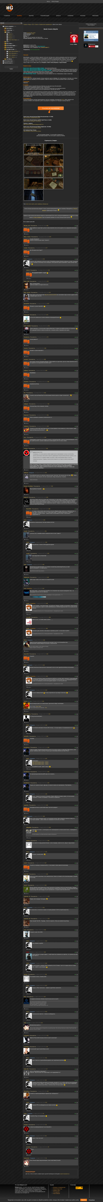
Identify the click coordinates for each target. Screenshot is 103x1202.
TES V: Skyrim (12, 57)
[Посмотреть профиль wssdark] (26, 1133)
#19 (46, 941)
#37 (46, 758)
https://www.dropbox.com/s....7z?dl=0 (40, 762)
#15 (46, 1011)
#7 (46, 1069)
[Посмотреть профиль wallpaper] (26, 412)
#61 (48, 415)
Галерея (70, 15)
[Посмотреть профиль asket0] (26, 871)
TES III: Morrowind (13, 53)
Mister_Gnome (27, 236)
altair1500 (26, 874)
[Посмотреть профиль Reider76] (26, 506)
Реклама (95, 15)
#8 (47, 1046)
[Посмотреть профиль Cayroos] (26, 356)
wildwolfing (28, 827)
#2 (46, 1124)
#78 (49, 270)
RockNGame (27, 747)
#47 (43, 588)
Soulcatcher (26, 1158)
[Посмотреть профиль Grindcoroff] (26, 323)
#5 (48, 1147)
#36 (48, 747)
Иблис (25, 640)
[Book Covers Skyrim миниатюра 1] (33, 149)
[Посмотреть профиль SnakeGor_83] (26, 905)
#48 (47, 603)
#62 (48, 404)
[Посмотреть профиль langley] (28, 614)
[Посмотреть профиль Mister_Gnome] (26, 245)
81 (45, 47)
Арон (25, 564)
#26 (47, 874)
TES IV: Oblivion (12, 55)
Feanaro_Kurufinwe (28, 486)
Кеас (25, 437)
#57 (46, 472)
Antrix (33, 33)
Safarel (25, 701)
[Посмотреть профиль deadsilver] (26, 390)
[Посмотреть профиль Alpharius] (26, 483)
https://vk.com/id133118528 (51, 294)
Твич (40, 706)
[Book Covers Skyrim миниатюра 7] (33, 183)
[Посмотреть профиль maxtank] (26, 368)
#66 (48, 381)
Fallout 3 (11, 36)
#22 (49, 896)
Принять (83, 1200)
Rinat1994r (28, 508)
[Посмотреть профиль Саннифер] (26, 1055)
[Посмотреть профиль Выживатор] (26, 345)
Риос (25, 996)
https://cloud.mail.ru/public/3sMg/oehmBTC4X (33, 124)
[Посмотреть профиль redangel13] (26, 1044)
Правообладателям (57, 1188)
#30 (48, 840)
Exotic (27, 952)
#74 (50, 292)
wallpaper (26, 404)
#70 (47, 337)
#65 (47, 628)
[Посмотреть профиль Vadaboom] (26, 434)
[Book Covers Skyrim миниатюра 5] (33, 172)
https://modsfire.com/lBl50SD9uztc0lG (32, 117)
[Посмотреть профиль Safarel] (26, 711)
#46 (44, 640)
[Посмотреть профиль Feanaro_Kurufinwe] (26, 494)
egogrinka (26, 805)
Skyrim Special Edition (14, 51)
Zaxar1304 (26, 654)
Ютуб (37, 706)
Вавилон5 (26, 415)
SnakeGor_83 (27, 896)
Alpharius (26, 472)
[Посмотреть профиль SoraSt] (26, 893)
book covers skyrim (30, 204)
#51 (46, 531)
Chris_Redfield (27, 326)
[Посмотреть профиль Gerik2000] (26, 745)
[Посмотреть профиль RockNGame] (26, 756)
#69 (45, 348)
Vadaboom (26, 426)
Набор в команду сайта (91, 24)
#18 (45, 929)
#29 (50, 827)
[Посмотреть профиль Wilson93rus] (26, 1100)
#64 (50, 617)
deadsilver (26, 381)
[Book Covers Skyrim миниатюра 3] (33, 160)
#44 (46, 690)
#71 (49, 326)
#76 (44, 259)
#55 (47, 497)
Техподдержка (56, 1192)
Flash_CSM (26, 281)
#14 (45, 996)
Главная (7, 15)
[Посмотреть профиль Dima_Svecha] (26, 301)
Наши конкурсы (91, 25)
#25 (46, 885)
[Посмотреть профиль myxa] (26, 938)
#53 (48, 553)
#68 (45, 359)
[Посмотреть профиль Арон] (26, 574)
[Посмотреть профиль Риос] (26, 1009)
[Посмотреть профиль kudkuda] (26, 379)
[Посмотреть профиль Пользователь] (26, 722)
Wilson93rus (27, 1091)
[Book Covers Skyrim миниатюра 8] (53, 183)
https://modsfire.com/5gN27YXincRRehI (32, 121)
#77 (46, 248)
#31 (46, 851)
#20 (49, 918)
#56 (52, 486)
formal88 (28, 617)
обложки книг (45, 204)
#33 (48, 782)
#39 (49, 714)
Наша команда (56, 1193)
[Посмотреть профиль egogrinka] (26, 813)
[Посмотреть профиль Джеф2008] (26, 312)
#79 (50, 236)
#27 (46, 863)
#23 (45, 952)
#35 (46, 794)
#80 (49, 508)
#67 (46, 370)
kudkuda (26, 370)
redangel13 (26, 1035)
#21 (44, 907)
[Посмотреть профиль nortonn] (28, 849)
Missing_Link (27, 225)
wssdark (26, 1124)
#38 (47, 736)
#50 (43, 564)
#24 (46, 963)
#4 (43, 1113)
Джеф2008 (26, 303)
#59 (45, 437)
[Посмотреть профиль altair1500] (26, 882)
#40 (46, 725)
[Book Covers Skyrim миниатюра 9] (33, 195)
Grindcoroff (26, 314)
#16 (46, 974)
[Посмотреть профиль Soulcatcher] (26, 1166)
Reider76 (26, 497)
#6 (47, 1091)
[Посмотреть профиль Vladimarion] (26, 586)
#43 (47, 676)
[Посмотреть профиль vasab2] (26, 539)
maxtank (26, 359)
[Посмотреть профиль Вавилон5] (26, 423)
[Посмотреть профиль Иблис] (26, 651)
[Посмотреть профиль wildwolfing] (28, 838)
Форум (31, 15)
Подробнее (92, 1200)
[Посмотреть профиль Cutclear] (26, 470)
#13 (42, 1022)
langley (28, 603)
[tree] (11, 44)
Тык (46, 707)
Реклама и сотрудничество (59, 1187)
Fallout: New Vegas (13, 39)
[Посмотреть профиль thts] (26, 401)
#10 (46, 1102)
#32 (47, 805)
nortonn (28, 840)
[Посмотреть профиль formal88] (28, 626)
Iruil (71, 32)
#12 (47, 1035)
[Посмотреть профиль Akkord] (28, 278)
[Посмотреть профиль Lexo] (26, 601)
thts (25, 392)
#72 (47, 314)
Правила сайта (56, 1190)
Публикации (45, 15)
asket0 (25, 863)
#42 (44, 665)
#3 (46, 1135)
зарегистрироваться (65, 1173)
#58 (47, 448)
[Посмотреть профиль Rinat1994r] (28, 517)
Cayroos (26, 348)
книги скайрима (38, 204)
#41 (43, 701)
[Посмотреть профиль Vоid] (26, 1033)
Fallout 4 (11, 37)
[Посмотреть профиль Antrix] (26, 267)
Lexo (25, 588)
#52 (46, 542)
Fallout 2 (10, 34)
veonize (25, 248)
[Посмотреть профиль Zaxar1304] (26, 662)
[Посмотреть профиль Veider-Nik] (26, 1077)
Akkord (28, 270)
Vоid (25, 1022)
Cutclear (26, 448)
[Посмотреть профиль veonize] (26, 256)
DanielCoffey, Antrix (31, 32)
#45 (47, 654)
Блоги (58, 15)
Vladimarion (26, 577)
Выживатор (26, 337)
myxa (25, 929)
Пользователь (27, 714)
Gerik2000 (26, 736)
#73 (48, 303)
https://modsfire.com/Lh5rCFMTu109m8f (32, 127)
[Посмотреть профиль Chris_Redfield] (26, 334)
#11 (46, 1057)
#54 (44, 520)
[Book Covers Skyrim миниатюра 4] (53, 160)
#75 (48, 281)
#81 (47, 225)
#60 (48, 426)
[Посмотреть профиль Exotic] (28, 960)
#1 (46, 1158)
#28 (44, 816)
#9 (46, 1080)
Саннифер (26, 1046)
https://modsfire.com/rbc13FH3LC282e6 (32, 131)
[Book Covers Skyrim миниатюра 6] (53, 172)
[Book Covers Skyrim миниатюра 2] (53, 149)
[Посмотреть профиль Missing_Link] (26, 234)
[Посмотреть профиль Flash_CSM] (26, 290)
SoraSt (25, 885)
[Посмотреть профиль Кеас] (26, 446)
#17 (46, 985)
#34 (48, 771)
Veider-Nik (26, 1069)
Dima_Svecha (27, 292)
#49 (48, 577)
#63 (45, 392)
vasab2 (25, 531)
